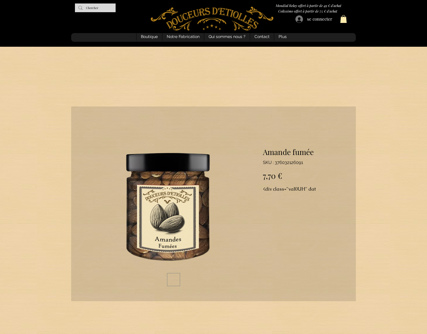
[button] (343, 19)
